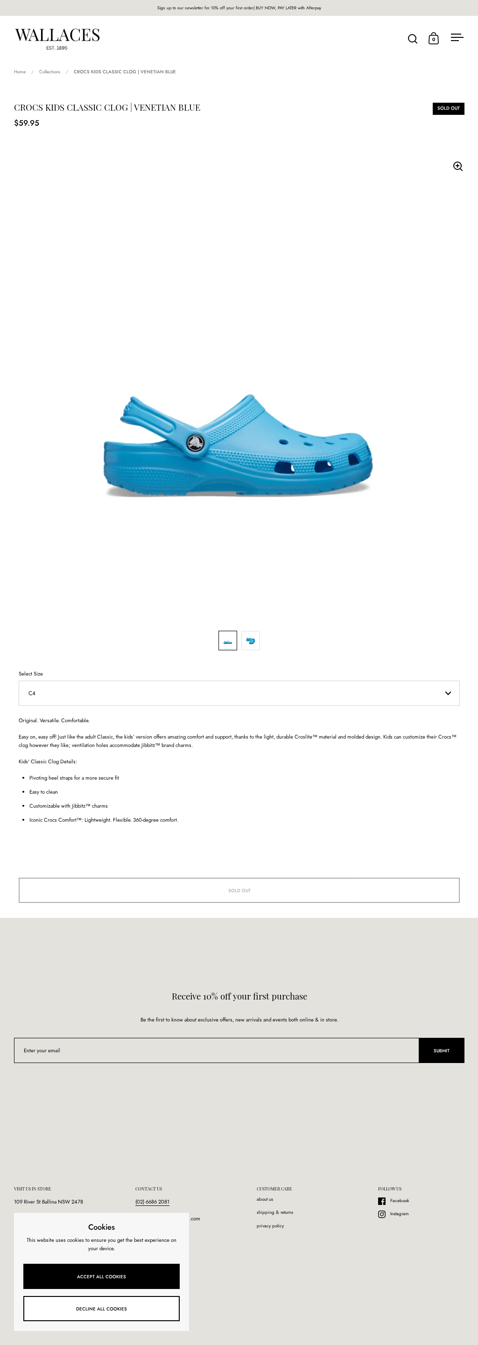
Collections (49, 72)
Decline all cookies (101, 1309)
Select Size (31, 673)
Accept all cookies (101, 1277)
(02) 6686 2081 (152, 1201)
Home (20, 72)
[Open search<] (413, 38)
